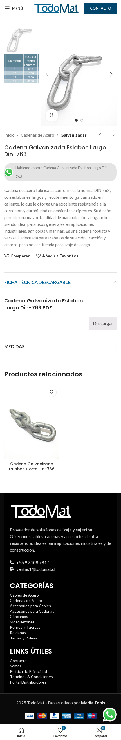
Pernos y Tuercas (25, 627)
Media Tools (93, 702)
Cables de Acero (24, 595)
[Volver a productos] (106, 135)
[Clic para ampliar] (52, 115)
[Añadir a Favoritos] (51, 392)
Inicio (9, 134)
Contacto (18, 660)
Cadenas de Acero (37, 134)
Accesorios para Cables (30, 605)
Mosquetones (22, 621)
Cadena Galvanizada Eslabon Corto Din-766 (32, 466)
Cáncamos (19, 616)
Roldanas (18, 632)
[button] (47, 74)
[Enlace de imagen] (41, 510)
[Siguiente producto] (113, 135)
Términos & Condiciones (31, 676)
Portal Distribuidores (28, 682)
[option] (76, 120)
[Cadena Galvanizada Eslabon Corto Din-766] (31, 421)
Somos (16, 665)
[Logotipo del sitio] (56, 7)
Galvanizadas (73, 134)
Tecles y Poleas (23, 638)
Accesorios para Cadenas (32, 611)
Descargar (103, 323)
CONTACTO (100, 8)
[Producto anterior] (100, 135)
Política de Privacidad (28, 671)
